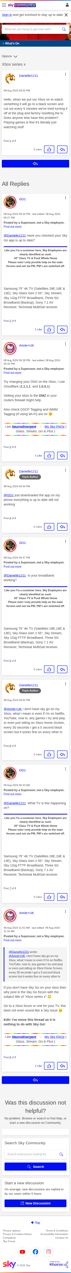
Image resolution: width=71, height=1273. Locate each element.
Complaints (9, 1237)
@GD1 (9, 495)
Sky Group (9, 1241)
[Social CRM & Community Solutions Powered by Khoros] (59, 1264)
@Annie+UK (13, 709)
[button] (65, 74)
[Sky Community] (22, 5)
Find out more (12, 226)
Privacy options (11, 1230)
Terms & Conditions (57, 1230)
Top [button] (37, 1223)
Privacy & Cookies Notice (17, 1234)
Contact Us (61, 1237)
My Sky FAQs (54, 426)
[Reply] (62, 149)
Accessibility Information (54, 1234)
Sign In (66, 6)
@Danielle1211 (15, 235)
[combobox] (32, 29)
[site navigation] (4, 5)
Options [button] (7, 56)
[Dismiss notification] (66, 15)
